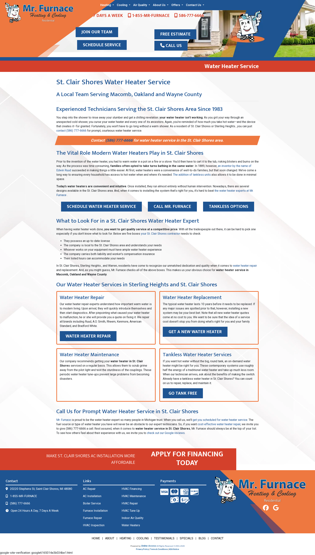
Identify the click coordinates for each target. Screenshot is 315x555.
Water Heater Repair (88, 336)
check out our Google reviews (166, 433)
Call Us (173, 45)
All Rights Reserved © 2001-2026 (171, 546)
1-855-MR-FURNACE (150, 15)
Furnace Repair (92, 518)
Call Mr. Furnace (172, 206)
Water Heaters (131, 525)
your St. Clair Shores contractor (160, 233)
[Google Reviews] (276, 507)
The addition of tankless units (192, 174)
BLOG (202, 538)
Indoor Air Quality (132, 518)
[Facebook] (265, 507)
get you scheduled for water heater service (220, 420)
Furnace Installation (95, 510)
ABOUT (109, 538)
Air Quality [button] (140, 5)
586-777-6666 (191, 15)
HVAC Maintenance (134, 496)
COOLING (143, 538)
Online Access (148, 546)
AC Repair (89, 489)
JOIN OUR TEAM (96, 32)
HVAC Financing (132, 489)
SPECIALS (186, 538)
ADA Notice (174, 549)
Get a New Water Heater (195, 331)
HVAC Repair (130, 503)
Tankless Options (228, 206)
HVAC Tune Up (131, 510)
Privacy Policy (142, 549)
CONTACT (217, 538)
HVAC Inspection (93, 525)
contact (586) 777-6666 (71, 130)
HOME (96, 538)
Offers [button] (176, 5)
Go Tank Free (183, 393)
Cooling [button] (122, 5)
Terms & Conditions (159, 549)
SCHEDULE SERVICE (102, 45)
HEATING (125, 538)
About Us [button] (159, 5)
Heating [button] (106, 5)
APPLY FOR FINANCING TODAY (187, 458)
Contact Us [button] (194, 5)
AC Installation (92, 496)
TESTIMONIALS (164, 538)
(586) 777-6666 (119, 140)
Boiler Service (92, 503)
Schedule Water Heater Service (101, 206)
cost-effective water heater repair (219, 424)
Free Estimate (175, 34)
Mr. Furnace (63, 420)
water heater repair (245, 265)
